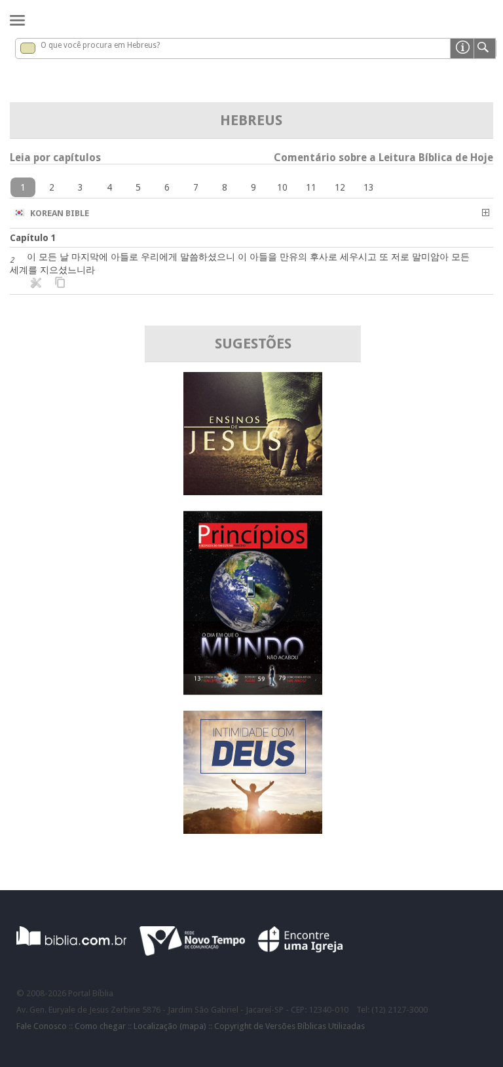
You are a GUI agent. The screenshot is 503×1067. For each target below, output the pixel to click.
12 (340, 187)
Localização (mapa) (170, 1026)
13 (368, 187)
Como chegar (100, 1026)
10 (282, 187)
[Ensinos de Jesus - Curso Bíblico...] (252, 491)
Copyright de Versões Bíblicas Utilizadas (289, 1026)
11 (311, 187)
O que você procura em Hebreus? (100, 45)
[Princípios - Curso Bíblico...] (252, 691)
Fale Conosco (41, 1026)
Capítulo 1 (33, 238)
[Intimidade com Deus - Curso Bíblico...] (252, 830)
